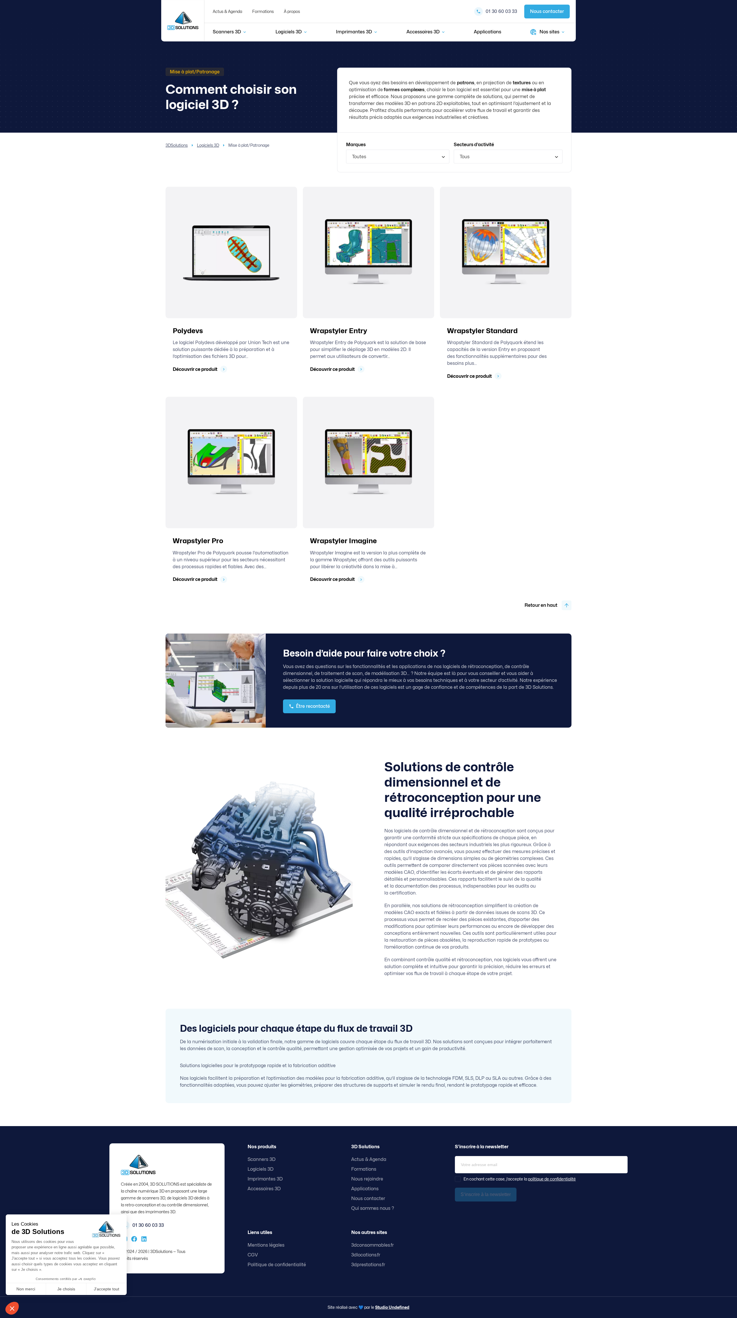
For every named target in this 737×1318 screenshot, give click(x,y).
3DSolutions (177, 145)
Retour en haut (541, 605)
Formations (263, 11)
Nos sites (549, 32)
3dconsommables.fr (372, 1245)
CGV (253, 1255)
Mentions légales (266, 1245)
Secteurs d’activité (474, 144)
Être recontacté (313, 706)
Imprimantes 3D (354, 32)
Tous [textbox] (465, 156)
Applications (487, 32)
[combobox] (397, 156)
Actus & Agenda (227, 11)
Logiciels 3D (289, 32)
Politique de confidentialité (277, 1264)
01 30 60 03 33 (501, 11)
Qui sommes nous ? (372, 1208)
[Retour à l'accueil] (182, 21)
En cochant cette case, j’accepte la (520, 1178)
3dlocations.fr (365, 1255)
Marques (356, 144)
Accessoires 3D (423, 32)
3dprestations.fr (368, 1264)
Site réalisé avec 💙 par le (368, 1307)
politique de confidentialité (552, 1178)
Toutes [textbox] (359, 156)
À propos (292, 11)
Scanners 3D (227, 32)
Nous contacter (547, 11)
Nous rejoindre (367, 1179)
